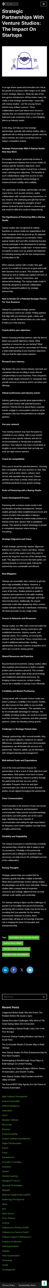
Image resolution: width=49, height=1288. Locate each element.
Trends (5, 1265)
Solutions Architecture (11, 1241)
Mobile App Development (13, 1199)
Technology (7, 1260)
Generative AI (8, 1157)
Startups (6, 1251)
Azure (4, 1115)
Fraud (4, 1152)
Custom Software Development (16, 1138)
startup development (12, 943)
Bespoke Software (10, 1120)
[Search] (44, 997)
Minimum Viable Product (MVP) (16, 1195)
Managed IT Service (11, 1181)
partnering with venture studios (24, 937)
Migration (6, 1190)
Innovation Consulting (11, 1162)
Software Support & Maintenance (16, 1237)
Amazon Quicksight (11, 1101)
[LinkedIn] (5, 969)
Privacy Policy (9, 1285)
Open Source (8, 1213)
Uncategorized (8, 1269)
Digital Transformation (11, 1143)
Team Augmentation (11, 1255)
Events (5, 1148)
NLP (4, 1209)
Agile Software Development (14, 1096)
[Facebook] (13, 969)
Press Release (8, 1218)
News (4, 1204)
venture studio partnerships (15, 954)
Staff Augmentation (10, 1246)
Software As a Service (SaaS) (15, 1232)
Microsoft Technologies (12, 1185)
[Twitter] (21, 969)
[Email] (30, 969)
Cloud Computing (9, 1134)
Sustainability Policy (27, 1285)
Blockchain (7, 1124)
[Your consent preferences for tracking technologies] (44, 1283)
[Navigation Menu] (44, 4)
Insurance (6, 1167)
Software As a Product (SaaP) (15, 1227)
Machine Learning (10, 1176)
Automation (7, 1110)
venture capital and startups (16, 949)
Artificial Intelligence (10, 1106)
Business (6, 1129)
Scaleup (5, 1223)
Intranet (5, 1171)
